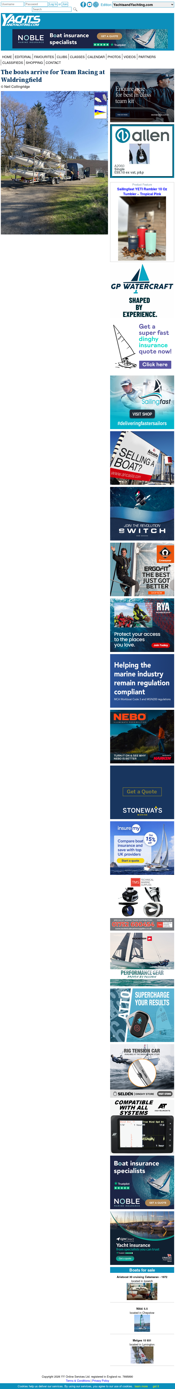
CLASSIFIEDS (12, 62)
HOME (7, 56)
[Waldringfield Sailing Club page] (100, 117)
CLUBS (62, 56)
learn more (141, 1386)
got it (156, 1386)
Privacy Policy (100, 1380)
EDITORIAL (23, 56)
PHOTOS (114, 56)
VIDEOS (130, 56)
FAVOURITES (44, 56)
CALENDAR (96, 56)
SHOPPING (34, 62)
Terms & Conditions (78, 1380)
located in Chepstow (142, 1311)
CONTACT (53, 62)
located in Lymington (142, 1342)
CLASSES (77, 56)
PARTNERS (147, 56)
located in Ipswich (142, 1279)
